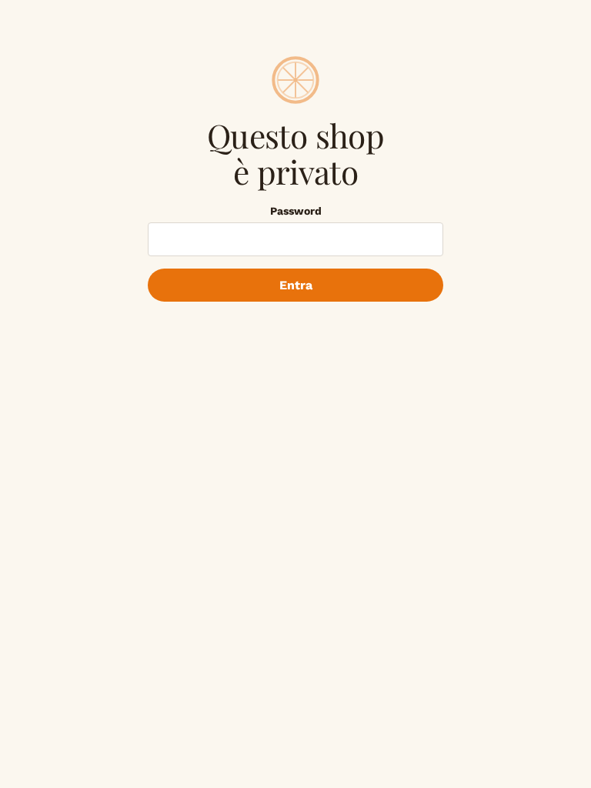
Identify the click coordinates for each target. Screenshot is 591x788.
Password (296, 211)
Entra (295, 285)
